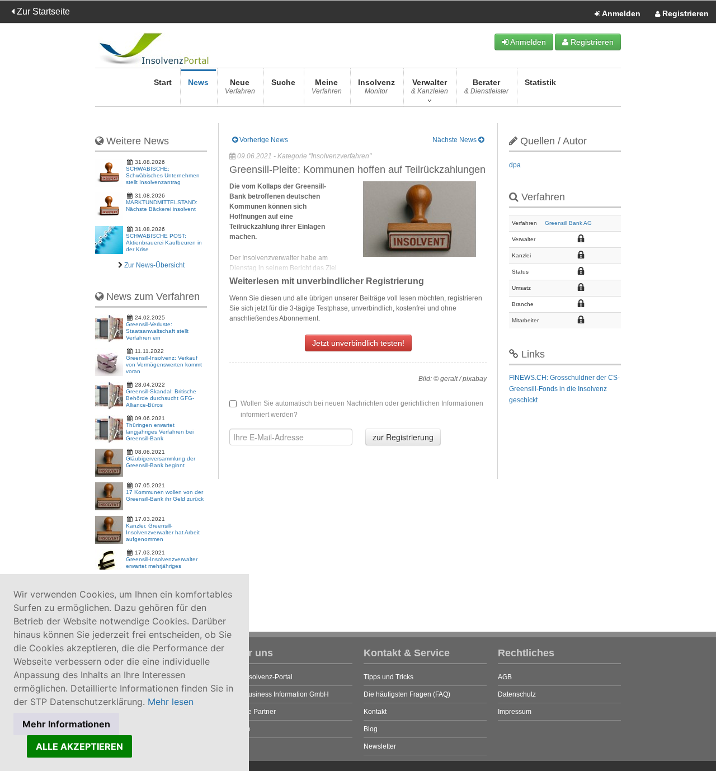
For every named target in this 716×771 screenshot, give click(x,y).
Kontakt (375, 712)
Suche (283, 82)
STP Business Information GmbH (279, 694)
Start (163, 82)
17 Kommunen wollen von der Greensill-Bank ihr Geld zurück (165, 495)
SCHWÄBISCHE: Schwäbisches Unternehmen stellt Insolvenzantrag (163, 175)
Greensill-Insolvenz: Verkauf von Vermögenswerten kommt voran (164, 364)
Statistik (540, 82)
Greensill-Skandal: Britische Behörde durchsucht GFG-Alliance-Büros (161, 398)
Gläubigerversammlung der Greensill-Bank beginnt (160, 461)
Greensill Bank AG (568, 223)
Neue (240, 86)
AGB (505, 677)
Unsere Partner (252, 712)
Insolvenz (376, 86)
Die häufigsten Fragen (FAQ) (407, 694)
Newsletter (380, 746)
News (198, 82)
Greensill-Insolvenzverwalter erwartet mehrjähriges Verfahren (161, 566)
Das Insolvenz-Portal (261, 677)
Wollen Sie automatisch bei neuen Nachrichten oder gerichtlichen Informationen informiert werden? (362, 409)
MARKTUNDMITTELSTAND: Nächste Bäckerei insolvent (161, 205)
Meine (327, 86)
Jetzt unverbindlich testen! (358, 343)
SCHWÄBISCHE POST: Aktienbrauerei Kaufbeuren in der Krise (164, 242)
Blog (371, 729)
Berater (486, 86)
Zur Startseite (42, 11)
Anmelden (620, 13)
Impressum (514, 712)
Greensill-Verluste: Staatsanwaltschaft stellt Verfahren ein (157, 331)
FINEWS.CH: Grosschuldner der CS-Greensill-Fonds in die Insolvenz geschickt (564, 389)
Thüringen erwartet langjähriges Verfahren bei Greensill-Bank (160, 431)
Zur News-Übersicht (154, 265)
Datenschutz (517, 694)
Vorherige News (263, 140)
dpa (515, 165)
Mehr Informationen (66, 724)
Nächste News (455, 140)
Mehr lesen (171, 701)
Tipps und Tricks (388, 677)
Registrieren (684, 13)
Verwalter (429, 86)
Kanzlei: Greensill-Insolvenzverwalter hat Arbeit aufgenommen (163, 532)
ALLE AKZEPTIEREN (79, 746)
